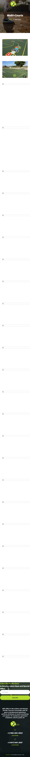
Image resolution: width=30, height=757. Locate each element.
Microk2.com (8, 754)
